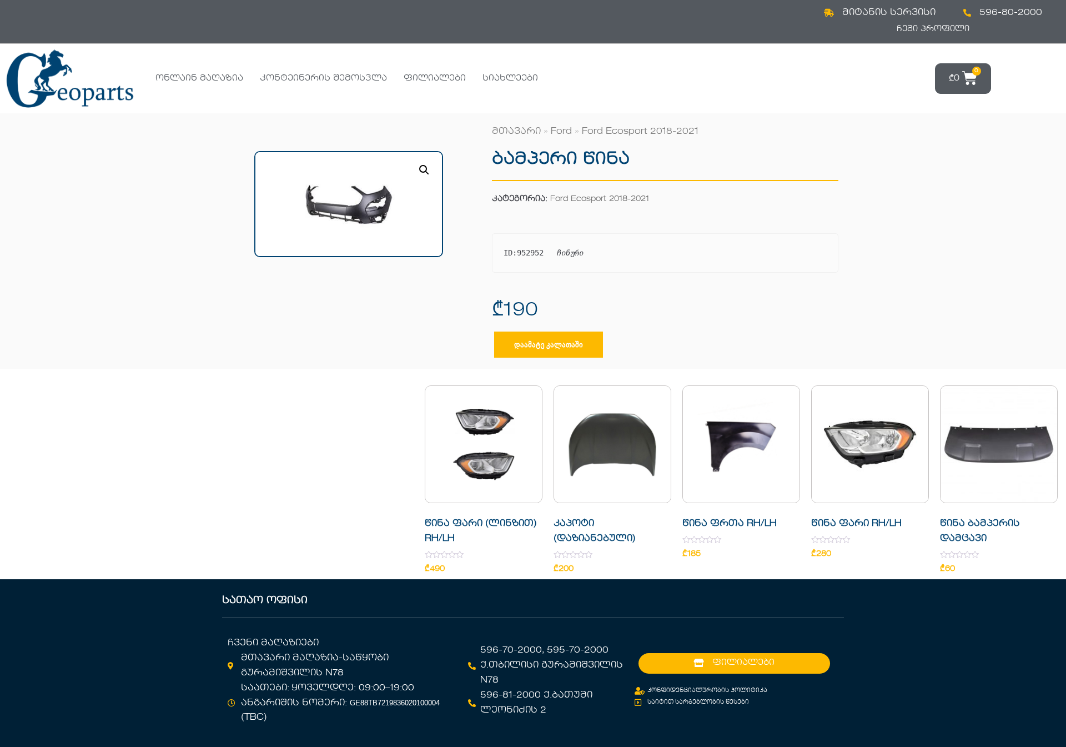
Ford (561, 131)
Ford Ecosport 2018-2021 (640, 131)
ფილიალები (435, 78)
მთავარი (516, 131)
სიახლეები (510, 78)
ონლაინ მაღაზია (199, 78)
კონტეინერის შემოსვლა (323, 78)
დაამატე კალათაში (548, 344)
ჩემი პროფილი (933, 29)
